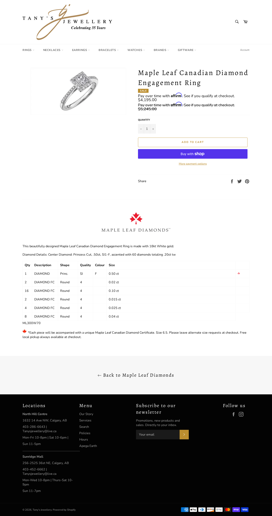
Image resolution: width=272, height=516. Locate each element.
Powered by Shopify (64, 510)
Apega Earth (88, 446)
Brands (160, 50)
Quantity (144, 119)
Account (244, 50)
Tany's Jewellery (42, 510)
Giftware (186, 50)
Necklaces (52, 50)
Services (85, 420)
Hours (83, 439)
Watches (135, 50)
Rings (28, 50)
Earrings (80, 50)
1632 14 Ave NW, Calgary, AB (45, 420)
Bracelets (108, 50)
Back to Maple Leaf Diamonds (138, 375)
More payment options (193, 164)
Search (84, 427)
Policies (84, 433)
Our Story (86, 414)
